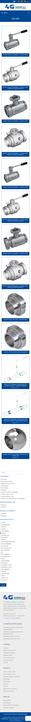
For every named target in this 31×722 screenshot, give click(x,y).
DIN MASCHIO (5, 535)
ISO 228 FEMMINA (6, 543)
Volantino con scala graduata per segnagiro (13, 498)
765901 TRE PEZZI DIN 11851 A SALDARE (15, 352)
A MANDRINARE (5, 524)
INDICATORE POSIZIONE (8, 541)
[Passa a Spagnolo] (25, 1)
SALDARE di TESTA (6, 567)
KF (2, 552)
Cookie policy (7, 702)
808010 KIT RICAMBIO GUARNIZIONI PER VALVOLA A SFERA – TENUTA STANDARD (15, 385)
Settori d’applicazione (9, 657)
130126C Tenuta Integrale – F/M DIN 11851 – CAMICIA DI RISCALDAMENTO (15, 220)
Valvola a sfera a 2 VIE (7, 494)
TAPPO (3, 575)
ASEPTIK (3, 526)
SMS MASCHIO (5, 573)
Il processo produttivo (9, 653)
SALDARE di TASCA (6, 565)
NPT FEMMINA (5, 554)
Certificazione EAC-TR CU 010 (11, 636)
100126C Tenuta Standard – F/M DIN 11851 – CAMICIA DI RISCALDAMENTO (15, 87)
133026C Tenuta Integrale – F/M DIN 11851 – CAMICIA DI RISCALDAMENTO (15, 286)
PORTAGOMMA (5, 561)
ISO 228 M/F (4, 546)
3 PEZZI (3, 522)
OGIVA (3, 558)
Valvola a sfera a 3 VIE (7, 496)
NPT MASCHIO (5, 556)
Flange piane (4, 485)
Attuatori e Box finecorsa (8, 483)
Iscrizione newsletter (8, 707)
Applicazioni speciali (6, 481)
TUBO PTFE (4, 578)
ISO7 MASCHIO (5, 550)
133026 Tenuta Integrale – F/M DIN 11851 (15, 253)
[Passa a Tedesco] (28, 1)
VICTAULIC (4, 580)
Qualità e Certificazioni (9, 650)
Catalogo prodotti (8, 660)
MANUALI (4, 516)
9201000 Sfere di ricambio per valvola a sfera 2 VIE (15, 455)
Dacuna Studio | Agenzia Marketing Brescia (15, 714)
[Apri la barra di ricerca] (28, 12)
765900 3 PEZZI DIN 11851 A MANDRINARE (15, 319)
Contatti (5, 662)
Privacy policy (7, 700)
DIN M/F (3, 533)
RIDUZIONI (4, 563)
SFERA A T (4, 507)
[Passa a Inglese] (18, 1)
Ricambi (3, 490)
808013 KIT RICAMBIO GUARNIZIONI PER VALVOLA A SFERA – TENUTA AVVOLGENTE (15, 420)
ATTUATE (3, 513)
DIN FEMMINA (5, 531)
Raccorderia (4, 488)
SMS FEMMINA (5, 569)
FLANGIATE (4, 537)
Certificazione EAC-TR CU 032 (11, 638)
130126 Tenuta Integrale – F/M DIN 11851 (15, 187)
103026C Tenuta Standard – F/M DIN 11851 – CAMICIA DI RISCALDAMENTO (15, 154)
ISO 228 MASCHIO (6, 548)
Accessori (4, 479)
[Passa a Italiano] (21, 1)
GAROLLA (4, 539)
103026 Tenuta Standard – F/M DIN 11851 (15, 121)
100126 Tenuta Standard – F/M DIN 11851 (15, 54)
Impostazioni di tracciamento (11, 705)
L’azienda (5, 648)
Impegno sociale (7, 655)
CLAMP (3, 529)
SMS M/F (3, 571)
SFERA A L (4, 505)
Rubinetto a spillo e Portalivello (9, 492)
